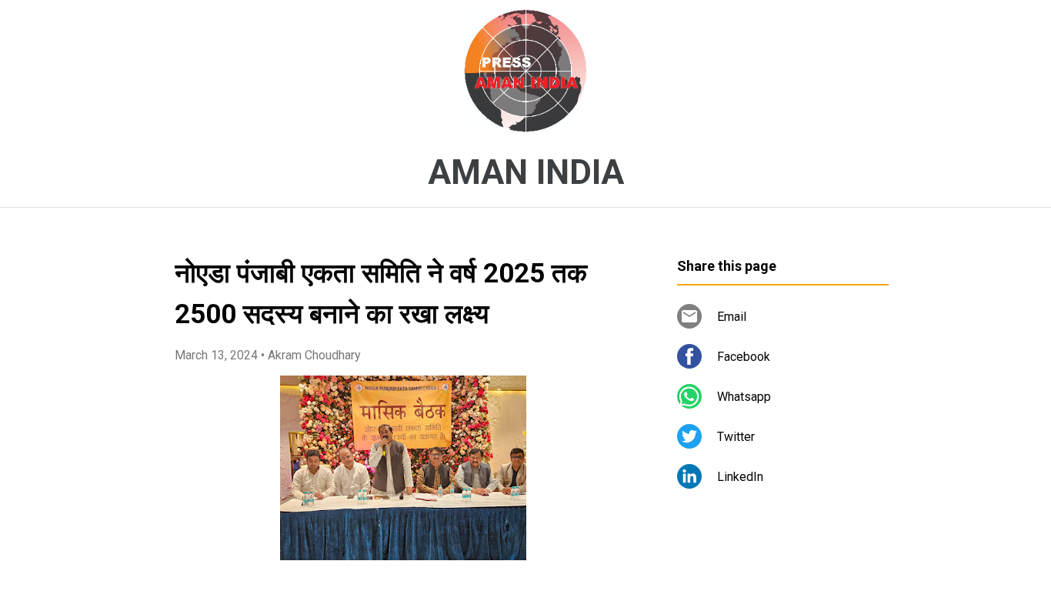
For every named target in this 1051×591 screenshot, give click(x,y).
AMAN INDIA (526, 172)
